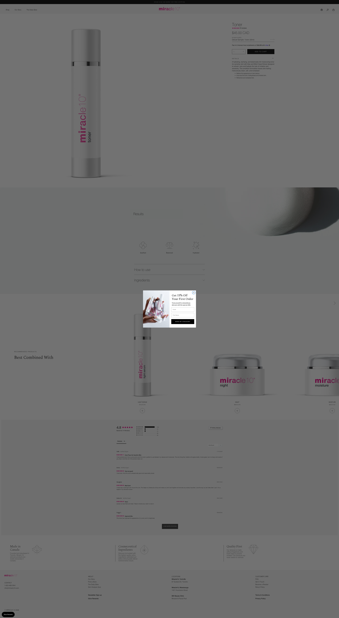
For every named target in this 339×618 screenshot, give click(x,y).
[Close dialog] (193, 292)
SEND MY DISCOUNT (182, 321)
